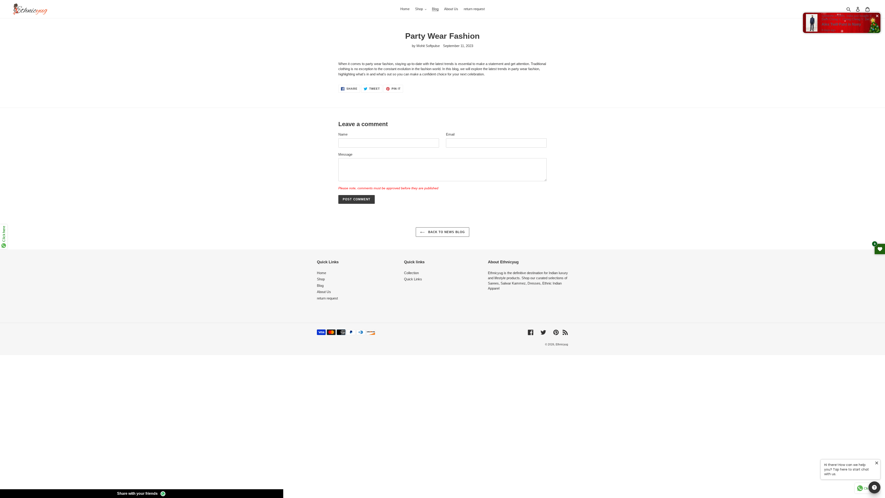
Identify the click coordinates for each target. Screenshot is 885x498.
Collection (411, 273)
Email (450, 134)
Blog (320, 286)
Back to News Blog (446, 232)
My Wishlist (880, 249)
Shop (321, 279)
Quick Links (413, 279)
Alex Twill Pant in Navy (841, 24)
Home (321, 273)
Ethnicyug (562, 344)
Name (343, 134)
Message (345, 154)
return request (327, 298)
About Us (324, 292)
